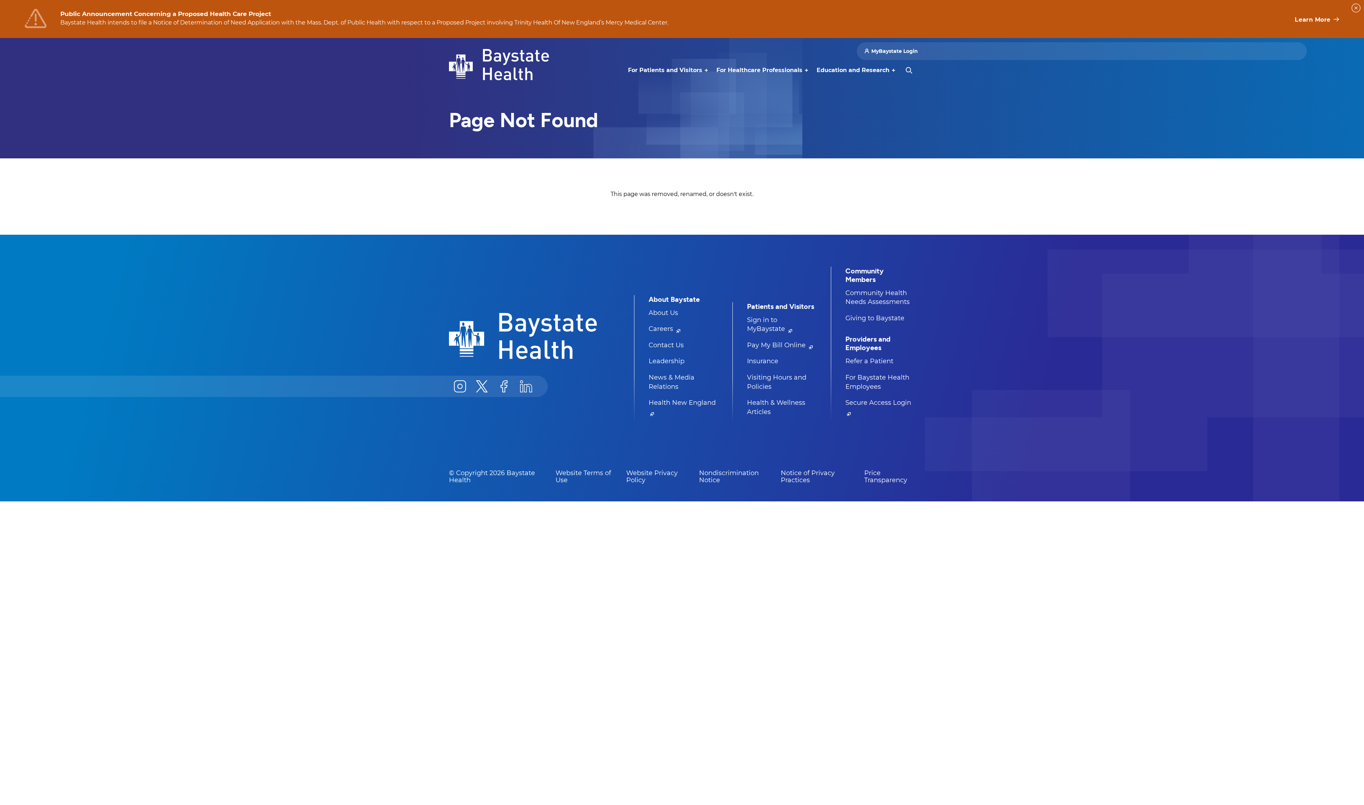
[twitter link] (482, 386)
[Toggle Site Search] (909, 70)
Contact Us (666, 345)
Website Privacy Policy (652, 476)
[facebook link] (504, 386)
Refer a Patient (869, 361)
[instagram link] (460, 386)
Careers (662, 329)
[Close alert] (1356, 8)
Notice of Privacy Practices (808, 476)
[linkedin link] (526, 386)
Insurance (762, 361)
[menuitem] (665, 70)
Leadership (666, 361)
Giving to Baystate (874, 318)
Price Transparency (885, 476)
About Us (663, 313)
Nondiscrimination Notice (729, 476)
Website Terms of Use (583, 476)
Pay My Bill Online (777, 345)
